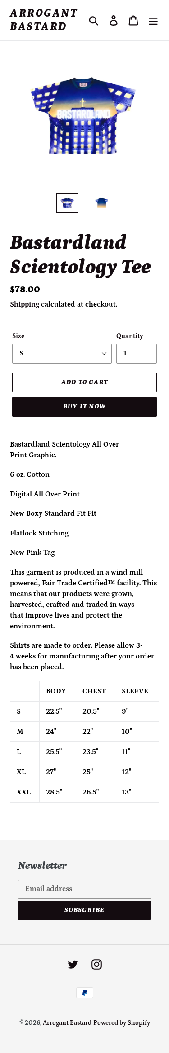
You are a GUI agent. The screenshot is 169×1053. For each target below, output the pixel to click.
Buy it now (84, 406)
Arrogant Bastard (44, 20)
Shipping (24, 304)
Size (18, 336)
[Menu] (153, 20)
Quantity (129, 336)
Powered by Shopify (121, 1023)
